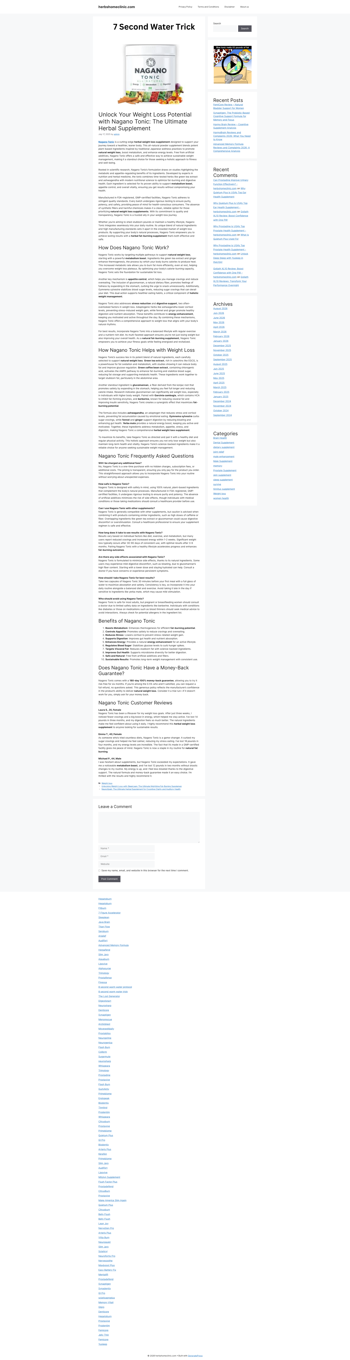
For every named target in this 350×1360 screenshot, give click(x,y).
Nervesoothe (105, 1260)
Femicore (103, 1330)
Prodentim (104, 1112)
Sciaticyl (102, 1251)
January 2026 (220, 341)
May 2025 (218, 378)
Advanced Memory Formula (113, 945)
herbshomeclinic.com (116, 7)
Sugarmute (104, 1056)
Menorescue (105, 1019)
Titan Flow (104, 926)
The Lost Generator (109, 996)
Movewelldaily (106, 1028)
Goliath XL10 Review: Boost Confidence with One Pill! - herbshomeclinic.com (228, 272)
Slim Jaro (103, 954)
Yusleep (102, 1344)
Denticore (103, 1010)
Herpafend (104, 950)
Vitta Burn (103, 1237)
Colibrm (102, 1052)
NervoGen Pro (106, 1228)
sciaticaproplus (106, 1297)
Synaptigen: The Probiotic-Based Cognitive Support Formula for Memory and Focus (231, 116)
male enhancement (223, 456)
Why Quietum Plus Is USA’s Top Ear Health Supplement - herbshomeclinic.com (230, 207)
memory (217, 465)
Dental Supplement (223, 442)
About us (244, 6)
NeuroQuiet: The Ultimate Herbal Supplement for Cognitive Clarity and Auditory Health (141, 789)
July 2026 (218, 313)
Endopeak (103, 1098)
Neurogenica (105, 1042)
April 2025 (218, 382)
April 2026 (219, 327)
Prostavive (104, 1079)
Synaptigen (104, 1014)
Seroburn (103, 931)
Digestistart (104, 1001)
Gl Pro (101, 1140)
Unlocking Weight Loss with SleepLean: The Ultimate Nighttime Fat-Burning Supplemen (142, 786)
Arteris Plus (104, 1149)
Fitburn (102, 908)
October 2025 (220, 355)
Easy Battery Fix (107, 1270)
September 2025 (222, 359)
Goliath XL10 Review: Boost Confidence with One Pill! (230, 215)
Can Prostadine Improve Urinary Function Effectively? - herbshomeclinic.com (230, 184)
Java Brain (104, 922)
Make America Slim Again (112, 1200)
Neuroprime (104, 1038)
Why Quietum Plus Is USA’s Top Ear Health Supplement (229, 192)
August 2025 (220, 364)
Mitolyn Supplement (109, 1177)
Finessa (102, 982)
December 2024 (222, 401)
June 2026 (219, 317)
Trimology (103, 973)
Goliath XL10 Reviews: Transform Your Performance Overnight (230, 281)
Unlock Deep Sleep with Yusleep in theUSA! (230, 257)
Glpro (101, 1307)
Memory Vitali (105, 1302)
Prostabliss (104, 1033)
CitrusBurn (104, 1191)
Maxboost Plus (106, 1265)
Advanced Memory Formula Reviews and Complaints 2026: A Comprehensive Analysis (231, 147)
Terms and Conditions (208, 6)
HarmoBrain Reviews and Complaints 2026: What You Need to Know (232, 136)
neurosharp (104, 1061)
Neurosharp (104, 1005)
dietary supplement (223, 447)
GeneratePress (195, 1355)
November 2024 (222, 406)
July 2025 (218, 368)
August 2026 (220, 308)
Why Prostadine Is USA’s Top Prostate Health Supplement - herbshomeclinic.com (229, 230)
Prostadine (104, 1075)
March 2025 (219, 387)
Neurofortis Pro (106, 1256)
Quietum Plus (105, 1135)
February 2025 (221, 392)
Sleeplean (103, 917)
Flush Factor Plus (107, 1181)
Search (217, 23)
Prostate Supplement (224, 470)
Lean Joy (103, 1223)
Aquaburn (103, 959)
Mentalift (103, 1274)
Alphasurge (104, 968)
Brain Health (220, 438)
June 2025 (219, 373)
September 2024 (222, 415)
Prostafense (105, 977)
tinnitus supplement (224, 489)
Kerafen (102, 1154)
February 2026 (221, 336)
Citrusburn (104, 1121)
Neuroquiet (104, 1242)
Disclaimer (229, 6)
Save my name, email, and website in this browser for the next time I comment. (145, 870)
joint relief (218, 452)
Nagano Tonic (106, 142)
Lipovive (102, 963)
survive (217, 484)
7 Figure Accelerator (109, 912)
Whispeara (104, 1065)
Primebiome (105, 1093)
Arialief (102, 936)
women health (221, 498)
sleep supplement (223, 479)
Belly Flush (104, 1214)
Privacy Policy (185, 6)
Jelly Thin (103, 1335)
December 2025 (222, 345)
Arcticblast (104, 1024)
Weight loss (107, 783)
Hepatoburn (105, 898)
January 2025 (220, 396)
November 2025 (222, 350)
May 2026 (218, 322)
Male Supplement (222, 461)
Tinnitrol (102, 1107)
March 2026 (220, 331)
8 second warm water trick (113, 991)
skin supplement (222, 475)
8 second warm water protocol (115, 987)
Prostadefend (105, 1186)
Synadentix (104, 1288)
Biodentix (103, 1103)
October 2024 (221, 410)
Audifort (102, 940)
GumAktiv (103, 1089)
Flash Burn (104, 1047)
